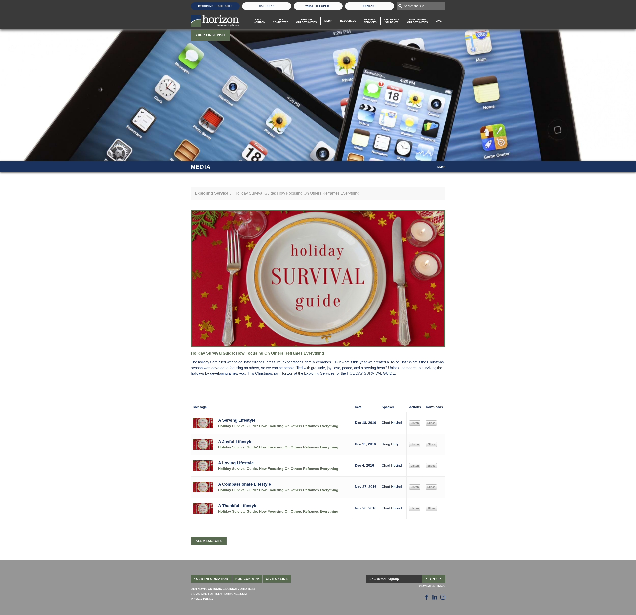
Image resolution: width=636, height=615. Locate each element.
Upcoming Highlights (215, 6)
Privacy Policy (202, 598)
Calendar (267, 6)
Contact (369, 6)
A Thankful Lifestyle (237, 505)
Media (328, 20)
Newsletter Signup (384, 579)
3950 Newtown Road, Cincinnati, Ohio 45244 (223, 588)
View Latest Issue (432, 585)
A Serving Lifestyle (236, 420)
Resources (348, 20)
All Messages (209, 541)
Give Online (277, 579)
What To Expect (318, 6)
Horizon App (247, 579)
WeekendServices (370, 21)
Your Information (211, 579)
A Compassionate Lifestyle (244, 484)
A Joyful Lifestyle (235, 441)
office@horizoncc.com (228, 593)
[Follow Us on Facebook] (426, 597)
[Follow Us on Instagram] (442, 597)
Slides (431, 422)
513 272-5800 (199, 593)
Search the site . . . (416, 6)
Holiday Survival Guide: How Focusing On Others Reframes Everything (278, 426)
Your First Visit (210, 35)
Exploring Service (211, 193)
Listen (415, 422)
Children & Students (391, 21)
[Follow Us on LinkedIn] (434, 597)
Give (439, 20)
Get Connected (280, 21)
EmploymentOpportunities (417, 21)
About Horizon (259, 21)
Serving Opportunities (306, 21)
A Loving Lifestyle (236, 463)
